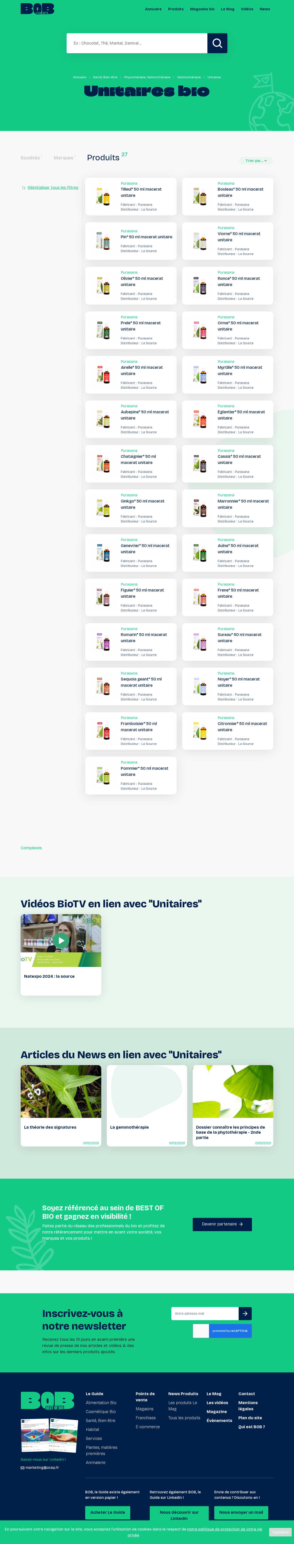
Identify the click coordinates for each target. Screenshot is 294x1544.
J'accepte (280, 1532)
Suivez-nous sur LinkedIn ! (43, 1459)
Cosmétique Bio (101, 1411)
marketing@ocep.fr (42, 1467)
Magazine (217, 1411)
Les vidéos (217, 1402)
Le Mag (228, 9)
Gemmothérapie (189, 77)
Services (94, 1438)
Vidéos (247, 9)
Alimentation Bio (101, 1402)
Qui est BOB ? (251, 1426)
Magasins (144, 1408)
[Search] (217, 43)
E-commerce (148, 1426)
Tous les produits (184, 1417)
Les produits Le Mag (182, 1405)
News (265, 9)
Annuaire (153, 9)
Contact (246, 1393)
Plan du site (250, 1417)
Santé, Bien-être (105, 77)
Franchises (146, 1417)
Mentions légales (248, 1405)
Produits (176, 9)
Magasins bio (202, 9)
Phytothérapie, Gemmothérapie (147, 77)
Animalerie (95, 1462)
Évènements (219, 1420)
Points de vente (145, 1396)
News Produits (183, 1393)
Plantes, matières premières (101, 1450)
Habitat (92, 1429)
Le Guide (94, 1393)
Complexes (31, 847)
